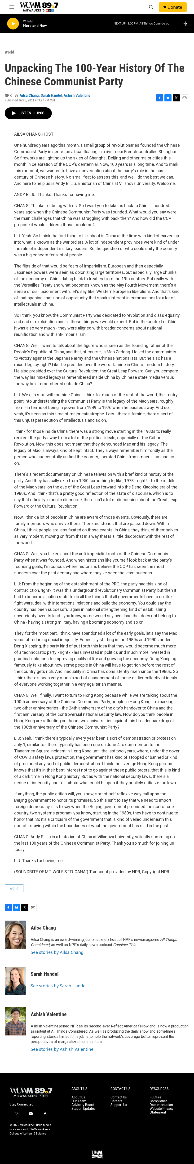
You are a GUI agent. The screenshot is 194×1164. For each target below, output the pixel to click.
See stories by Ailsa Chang (57, 952)
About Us (78, 1097)
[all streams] (187, 23)
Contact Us (118, 1097)
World (9, 52)
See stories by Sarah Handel (59, 986)
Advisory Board (82, 1105)
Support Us (118, 1105)
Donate (175, 7)
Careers (116, 1101)
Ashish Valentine (77, 95)
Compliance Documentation (161, 1103)
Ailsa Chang (29, 95)
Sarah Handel (51, 95)
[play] (13, 23)
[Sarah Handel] (15, 981)
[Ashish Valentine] (15, 1021)
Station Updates (83, 1108)
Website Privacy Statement (161, 1110)
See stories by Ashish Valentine (62, 1049)
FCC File (155, 1097)
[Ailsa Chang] (15, 935)
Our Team (78, 1101)
